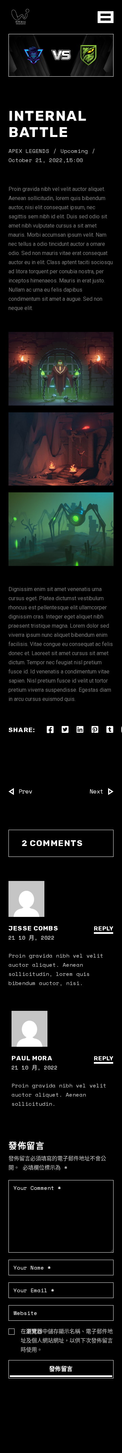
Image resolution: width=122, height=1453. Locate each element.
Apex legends (28, 151)
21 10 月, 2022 (31, 938)
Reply (104, 928)
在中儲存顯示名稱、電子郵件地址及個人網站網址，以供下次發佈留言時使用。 (67, 1340)
